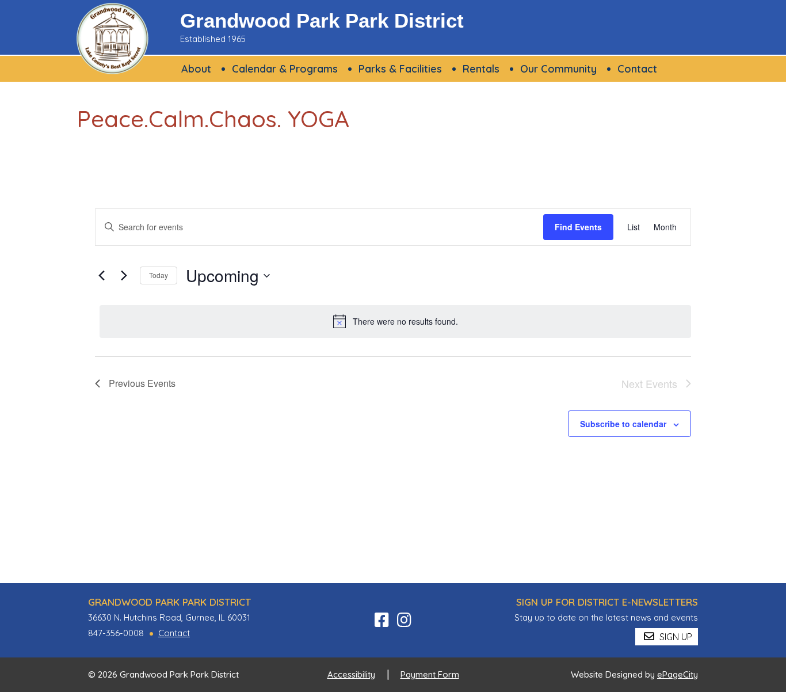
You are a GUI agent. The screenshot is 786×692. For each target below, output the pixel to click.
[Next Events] (124, 276)
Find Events (578, 227)
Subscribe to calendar (623, 423)
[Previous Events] (102, 276)
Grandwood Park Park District (322, 20)
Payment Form (429, 674)
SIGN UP (674, 636)
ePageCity (677, 674)
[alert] (395, 321)
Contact (174, 633)
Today (158, 275)
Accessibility (351, 674)
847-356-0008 (116, 633)
